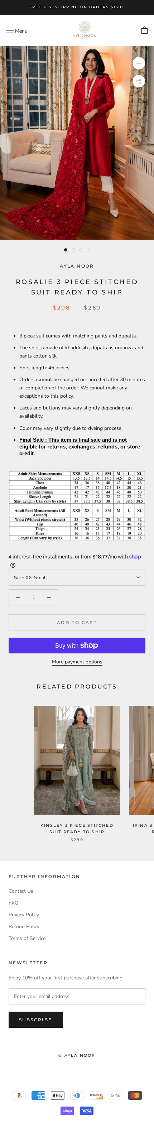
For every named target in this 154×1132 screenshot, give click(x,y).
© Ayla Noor (76, 1055)
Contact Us (21, 891)
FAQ (14, 903)
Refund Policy (24, 926)
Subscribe (35, 1019)
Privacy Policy (24, 914)
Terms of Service (27, 938)
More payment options (77, 661)
